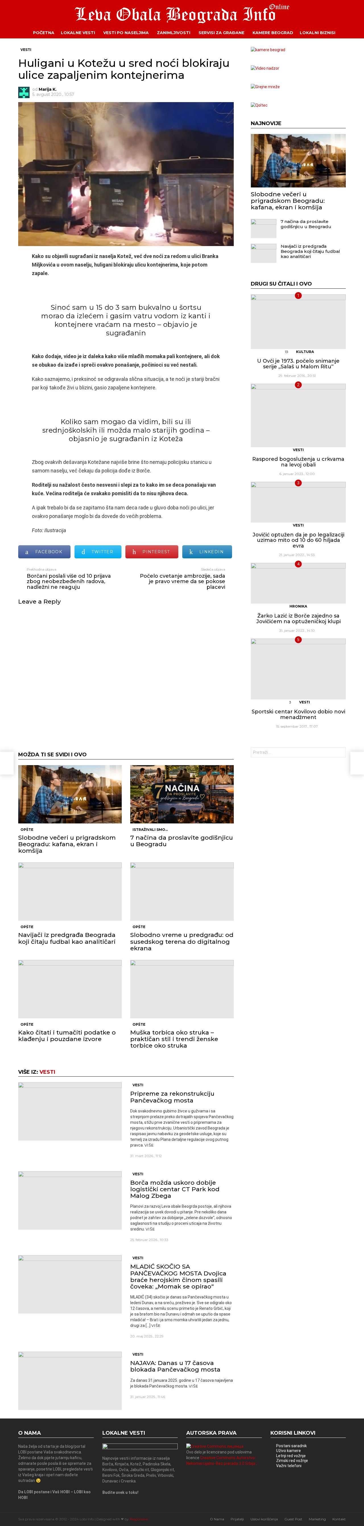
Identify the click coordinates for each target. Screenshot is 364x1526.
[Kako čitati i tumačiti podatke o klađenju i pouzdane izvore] (70, 989)
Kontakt (339, 1519)
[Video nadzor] (265, 68)
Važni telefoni (288, 1465)
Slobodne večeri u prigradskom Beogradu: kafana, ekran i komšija (67, 844)
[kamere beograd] (268, 50)
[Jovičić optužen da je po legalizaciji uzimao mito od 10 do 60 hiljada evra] (298, 502)
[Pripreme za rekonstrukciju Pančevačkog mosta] (70, 1111)
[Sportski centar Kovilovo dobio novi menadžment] (298, 669)
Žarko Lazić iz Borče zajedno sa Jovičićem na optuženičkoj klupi (298, 619)
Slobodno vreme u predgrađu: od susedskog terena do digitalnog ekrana (181, 941)
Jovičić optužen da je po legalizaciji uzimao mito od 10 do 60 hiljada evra (298, 540)
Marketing (317, 1519)
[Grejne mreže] (265, 86)
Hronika (298, 606)
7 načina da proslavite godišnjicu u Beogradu (181, 841)
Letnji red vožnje (291, 1455)
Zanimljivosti (173, 32)
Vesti (47, 1072)
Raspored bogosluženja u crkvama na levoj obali (298, 462)
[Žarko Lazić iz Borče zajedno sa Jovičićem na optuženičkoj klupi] (298, 583)
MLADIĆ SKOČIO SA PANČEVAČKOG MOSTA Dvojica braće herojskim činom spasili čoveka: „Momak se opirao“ (178, 1276)
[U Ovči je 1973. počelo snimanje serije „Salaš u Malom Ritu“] (298, 321)
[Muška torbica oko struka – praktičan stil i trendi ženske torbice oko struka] (182, 989)
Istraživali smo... (150, 829)
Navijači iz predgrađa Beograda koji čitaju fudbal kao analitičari (66, 938)
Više (149, 1145)
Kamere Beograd (273, 32)
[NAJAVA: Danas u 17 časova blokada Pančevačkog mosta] (70, 1381)
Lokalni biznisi (317, 32)
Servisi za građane (221, 32)
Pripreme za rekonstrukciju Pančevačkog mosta (172, 1097)
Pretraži (340, 753)
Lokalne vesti (78, 32)
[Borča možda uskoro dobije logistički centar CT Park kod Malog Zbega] (70, 1200)
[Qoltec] (259, 105)
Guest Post (293, 1519)
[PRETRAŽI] (350, 32)
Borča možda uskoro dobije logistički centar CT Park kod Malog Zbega (175, 1189)
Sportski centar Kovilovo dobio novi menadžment (298, 714)
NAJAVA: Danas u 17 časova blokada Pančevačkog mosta (175, 1366)
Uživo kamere (288, 1450)
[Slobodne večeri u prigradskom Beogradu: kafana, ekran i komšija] (70, 794)
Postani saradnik (291, 1446)
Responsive (139, 1519)
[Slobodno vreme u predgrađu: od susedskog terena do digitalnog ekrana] (182, 891)
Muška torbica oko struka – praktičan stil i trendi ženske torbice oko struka (174, 1039)
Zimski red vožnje (292, 1460)
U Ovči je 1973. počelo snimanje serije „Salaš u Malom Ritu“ (298, 364)
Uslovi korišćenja (264, 1519)
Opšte (26, 829)
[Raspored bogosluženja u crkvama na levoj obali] (298, 415)
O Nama (217, 1519)
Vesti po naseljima (126, 32)
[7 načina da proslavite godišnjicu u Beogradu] (182, 794)
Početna (43, 32)
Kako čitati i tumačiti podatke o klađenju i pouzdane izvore (67, 1035)
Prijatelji (237, 1519)
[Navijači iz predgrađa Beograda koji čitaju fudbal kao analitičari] (70, 891)
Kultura (305, 352)
